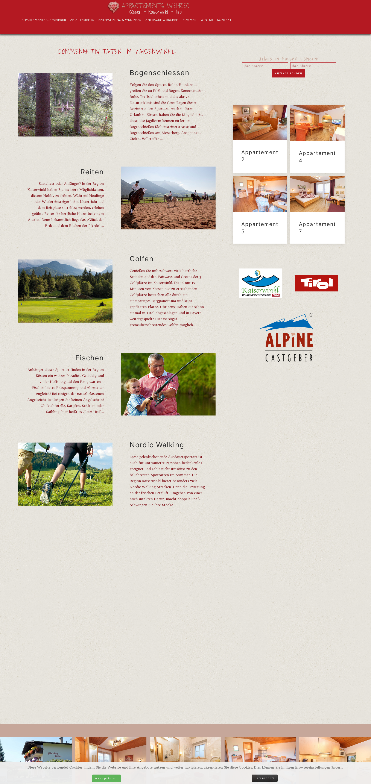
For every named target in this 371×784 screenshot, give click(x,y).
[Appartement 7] (317, 210)
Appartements (82, 19)
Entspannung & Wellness (119, 19)
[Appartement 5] (260, 210)
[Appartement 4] (317, 139)
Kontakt (224, 19)
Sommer (189, 19)
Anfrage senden (288, 73)
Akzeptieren (106, 778)
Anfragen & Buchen (161, 19)
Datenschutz (264, 778)
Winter (207, 19)
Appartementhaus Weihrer (43, 19)
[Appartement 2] (260, 139)
